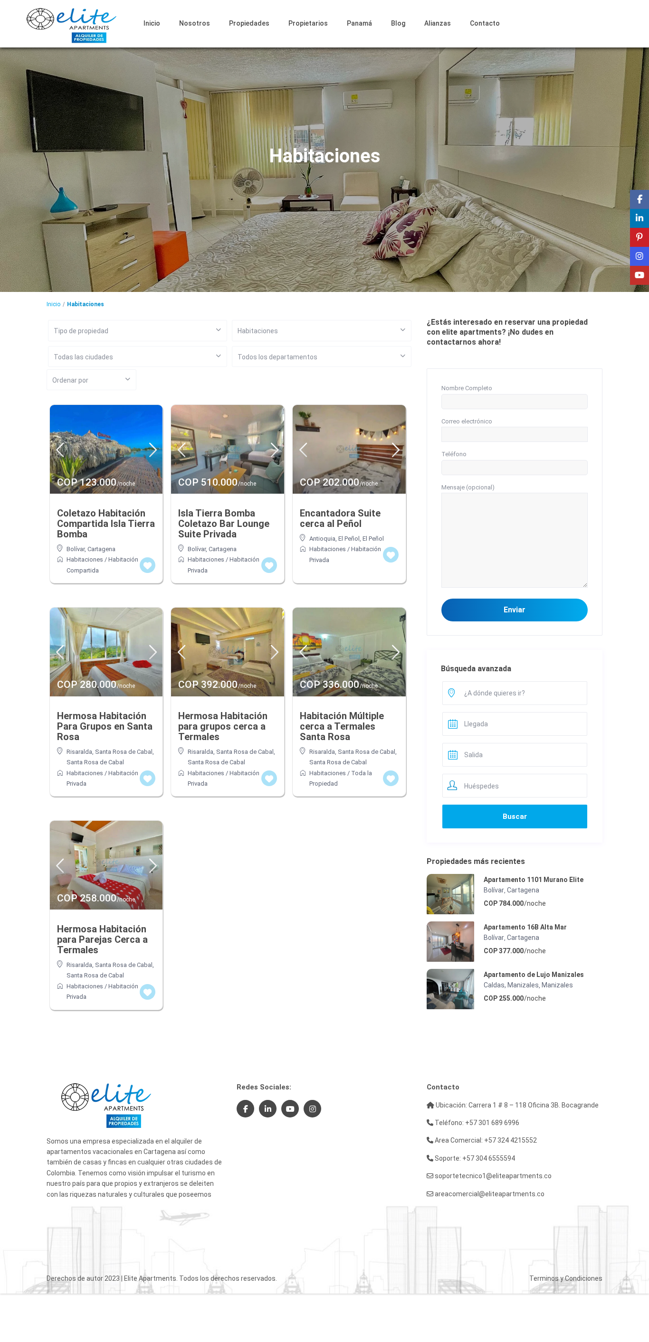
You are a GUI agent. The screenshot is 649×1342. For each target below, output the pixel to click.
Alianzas (437, 23)
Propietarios (308, 23)
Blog (398, 23)
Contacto (485, 23)
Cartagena (101, 549)
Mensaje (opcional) (468, 487)
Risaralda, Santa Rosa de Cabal (110, 751)
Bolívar (76, 549)
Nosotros (194, 23)
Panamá (359, 23)
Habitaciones (85, 559)
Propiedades (249, 23)
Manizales (557, 985)
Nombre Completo (466, 388)
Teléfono (454, 454)
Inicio (151, 23)
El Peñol (373, 538)
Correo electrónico (466, 421)
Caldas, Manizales (511, 985)
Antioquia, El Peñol (334, 538)
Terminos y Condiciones (565, 1278)
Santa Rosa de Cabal (95, 762)
